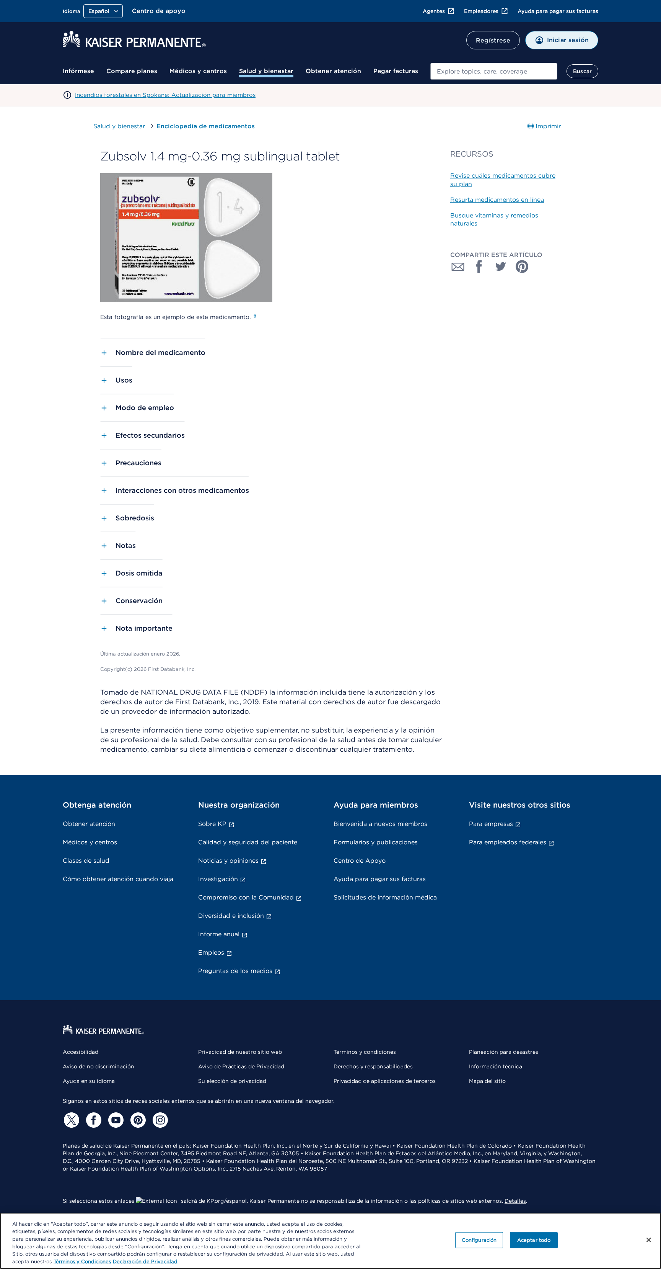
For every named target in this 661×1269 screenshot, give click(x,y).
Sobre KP (212, 823)
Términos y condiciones (365, 1052)
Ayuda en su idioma (89, 1081)
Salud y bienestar (266, 71)
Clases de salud (86, 860)
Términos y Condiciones (82, 1261)
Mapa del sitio (487, 1081)
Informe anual (218, 934)
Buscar (582, 71)
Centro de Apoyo (360, 860)
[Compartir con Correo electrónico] (458, 266)
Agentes (434, 11)
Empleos (211, 952)
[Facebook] (92, 1120)
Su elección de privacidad (232, 1081)
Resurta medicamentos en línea (497, 199)
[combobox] (493, 71)
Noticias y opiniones (228, 860)
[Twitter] (70, 1120)
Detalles (515, 1201)
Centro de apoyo (159, 11)
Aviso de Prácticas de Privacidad (241, 1066)
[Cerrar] (648, 1239)
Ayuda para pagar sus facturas (558, 11)
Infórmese (78, 71)
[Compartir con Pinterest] (522, 266)
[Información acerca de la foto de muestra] (255, 316)
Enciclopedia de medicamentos (205, 126)
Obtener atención (333, 71)
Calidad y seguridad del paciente (247, 842)
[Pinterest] (137, 1120)
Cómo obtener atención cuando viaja (118, 879)
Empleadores (481, 11)
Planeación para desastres (503, 1052)
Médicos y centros (198, 71)
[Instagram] (159, 1120)
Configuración (479, 1240)
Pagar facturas (395, 71)
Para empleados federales (507, 842)
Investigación (218, 879)
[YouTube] (114, 1120)
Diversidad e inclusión (231, 915)
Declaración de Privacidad (145, 1261)
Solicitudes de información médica (385, 897)
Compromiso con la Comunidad (246, 897)
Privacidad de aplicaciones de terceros (385, 1081)
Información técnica (495, 1066)
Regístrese (493, 40)
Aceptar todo (534, 1240)
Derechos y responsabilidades (373, 1066)
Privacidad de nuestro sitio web (240, 1052)
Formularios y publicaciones (376, 842)
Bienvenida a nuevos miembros (380, 823)
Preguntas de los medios (235, 971)
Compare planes (131, 71)
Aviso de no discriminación (98, 1066)
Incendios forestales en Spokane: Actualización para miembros (165, 95)
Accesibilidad (80, 1052)
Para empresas (491, 823)
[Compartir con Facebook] (479, 266)
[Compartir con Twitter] (500, 266)
